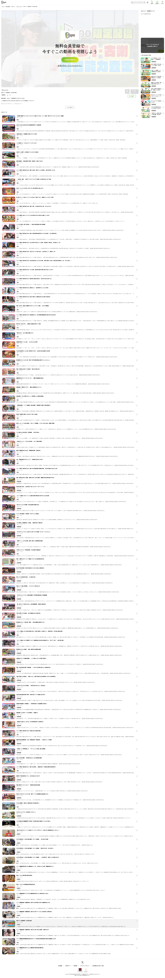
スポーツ (13, 6)
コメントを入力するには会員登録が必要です (152, 45)
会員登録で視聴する (70, 59)
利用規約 (75, 965)
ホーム (3, 6)
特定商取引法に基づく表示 (98, 965)
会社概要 (60, 965)
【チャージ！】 (19, 6)
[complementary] (70, 48)
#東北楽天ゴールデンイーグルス (17, 98)
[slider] (8, 95)
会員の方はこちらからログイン (70, 65)
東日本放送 (8, 6)
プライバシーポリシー (85, 965)
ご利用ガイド (68, 965)
